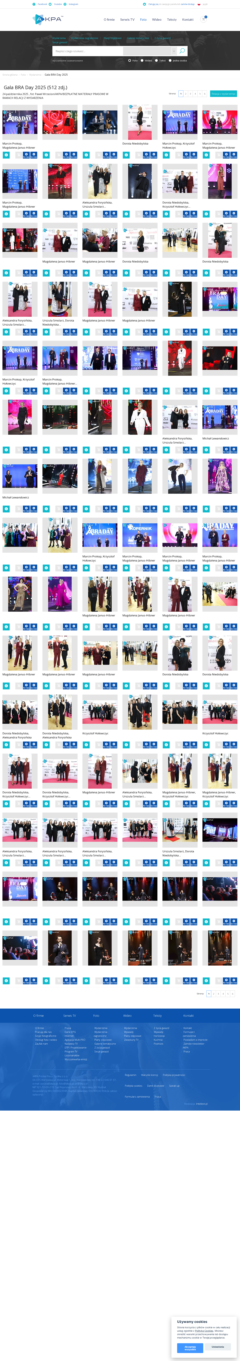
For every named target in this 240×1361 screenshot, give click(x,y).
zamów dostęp (188, 4)
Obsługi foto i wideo (46, 1039)
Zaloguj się (153, 4)
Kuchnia (158, 1039)
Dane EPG (70, 1031)
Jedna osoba (179, 60)
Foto (143, 19)
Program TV (71, 1051)
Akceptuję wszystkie (190, 1348)
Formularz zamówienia (137, 1096)
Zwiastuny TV (131, 1039)
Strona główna (9, 74)
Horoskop (159, 1035)
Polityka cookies (133, 1085)
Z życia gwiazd (162, 38)
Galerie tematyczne (138, 38)
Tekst (162, 60)
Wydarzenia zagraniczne (84, 38)
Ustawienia (218, 1347)
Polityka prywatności (174, 1075)
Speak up (174, 1085)
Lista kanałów (72, 1055)
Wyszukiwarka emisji (76, 1059)
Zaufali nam (41, 1043)
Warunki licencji (149, 1075)
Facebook (42, 4)
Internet (69, 1035)
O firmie (109, 19)
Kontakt (188, 19)
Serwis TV (127, 19)
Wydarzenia (59, 38)
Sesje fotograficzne (45, 1035)
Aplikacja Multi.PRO (75, 1039)
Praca (187, 1051)
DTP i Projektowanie (76, 1047)
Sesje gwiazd (59, 42)
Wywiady (129, 1031)
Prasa (68, 1028)
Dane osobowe (155, 1085)
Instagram (73, 4)
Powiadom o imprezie (196, 1039)
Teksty (172, 19)
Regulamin (130, 1075)
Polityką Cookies (204, 1330)
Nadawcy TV (71, 1043)
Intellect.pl (202, 1103)
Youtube (58, 4)
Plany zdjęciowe (113, 38)
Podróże (158, 1043)
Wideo (156, 19)
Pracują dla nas (43, 1031)
